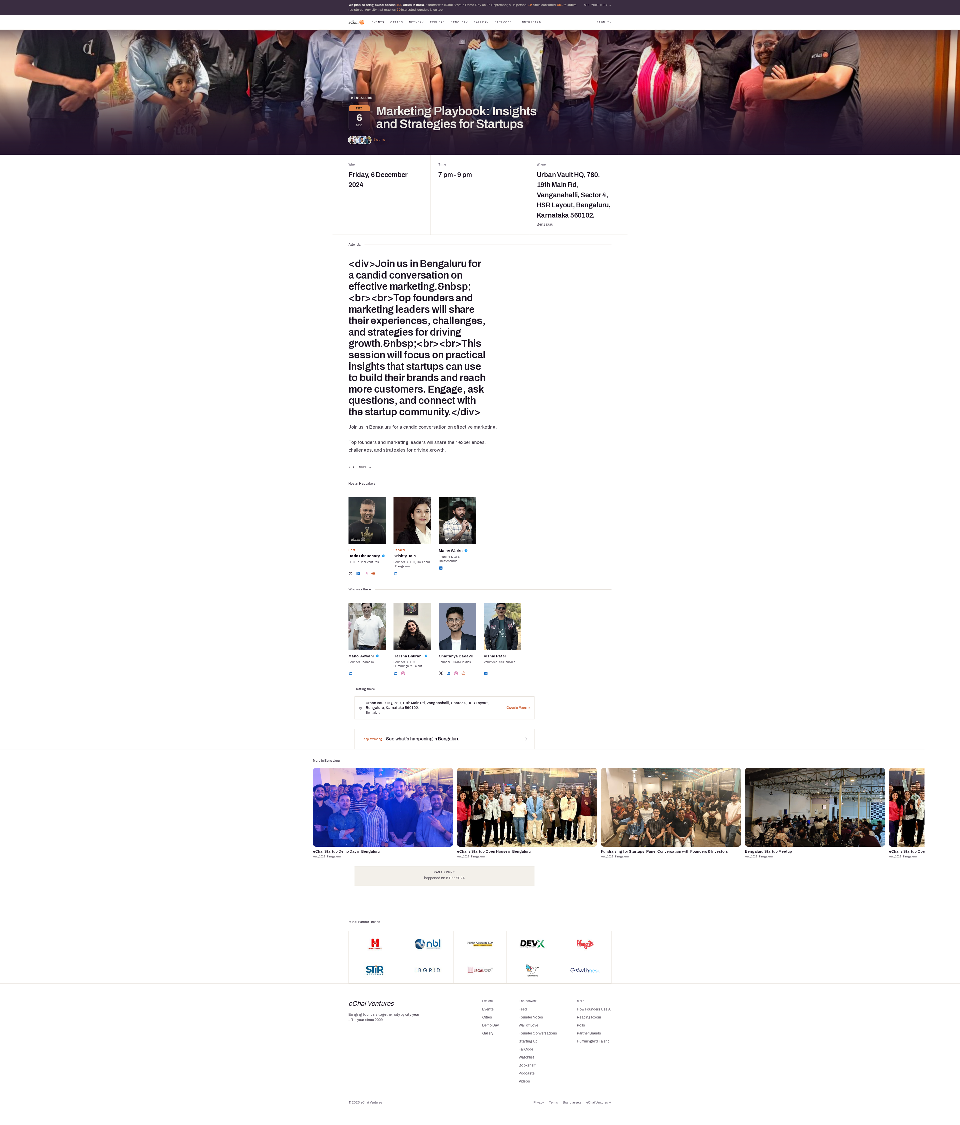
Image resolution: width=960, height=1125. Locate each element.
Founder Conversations (538, 1033)
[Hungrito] (585, 944)
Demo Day (459, 22)
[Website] (373, 573)
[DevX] (532, 944)
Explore (437, 22)
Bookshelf (527, 1065)
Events (378, 22)
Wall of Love (528, 1025)
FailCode (503, 22)
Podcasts (527, 1073)
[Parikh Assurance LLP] (480, 944)
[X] (350, 573)
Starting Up (528, 1041)
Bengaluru (362, 98)
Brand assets (572, 1102)
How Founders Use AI (594, 1009)
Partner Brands (589, 1033)
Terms (553, 1102)
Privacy (539, 1102)
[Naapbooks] (427, 944)
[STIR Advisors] (375, 970)
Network (416, 22)
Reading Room (589, 1017)
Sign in (604, 22)
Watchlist (526, 1057)
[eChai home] (356, 22)
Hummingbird (529, 22)
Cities (396, 22)
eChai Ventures (371, 1003)
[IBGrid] (427, 970)
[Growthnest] (585, 970)
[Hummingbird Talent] (532, 970)
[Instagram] (366, 573)
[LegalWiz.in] (480, 970)
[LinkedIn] (358, 573)
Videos (524, 1081)
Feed (523, 1009)
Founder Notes (531, 1017)
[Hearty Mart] (375, 944)
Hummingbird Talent (593, 1041)
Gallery (481, 22)
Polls (581, 1025)
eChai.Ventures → (599, 1102)
